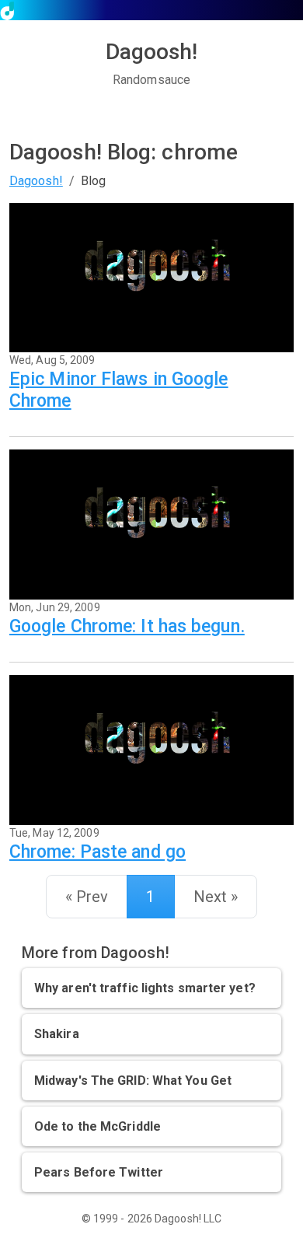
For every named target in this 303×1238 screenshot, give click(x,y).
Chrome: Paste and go (97, 851)
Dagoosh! (36, 180)
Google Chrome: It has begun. (127, 626)
